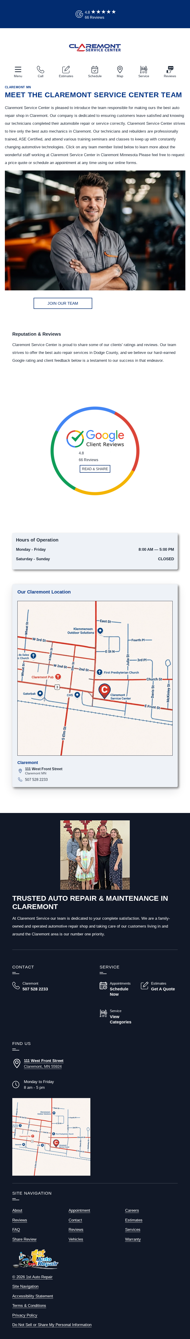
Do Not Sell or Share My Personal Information (52, 1325)
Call (40, 76)
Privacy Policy (24, 1315)
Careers (132, 1210)
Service (143, 76)
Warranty (133, 1239)
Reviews (170, 76)
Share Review (24, 1239)
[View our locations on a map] (51, 1137)
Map (120, 76)
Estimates (66, 76)
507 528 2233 (36, 780)
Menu (18, 76)
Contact (75, 1220)
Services (132, 1229)
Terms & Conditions (29, 1305)
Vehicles (76, 1239)
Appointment (79, 1210)
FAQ (16, 1229)
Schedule (95, 76)
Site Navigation (25, 1286)
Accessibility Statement (32, 1296)
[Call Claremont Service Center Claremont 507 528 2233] (30, 986)
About (17, 1210)
